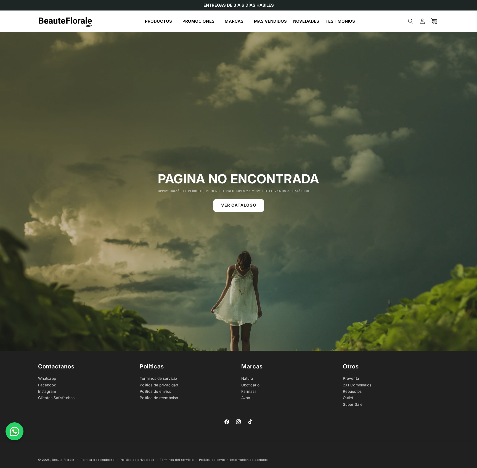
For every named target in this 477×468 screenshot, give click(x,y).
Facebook (47, 385)
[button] (160, 21)
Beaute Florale (63, 460)
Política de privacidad (137, 460)
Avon (245, 398)
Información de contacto (249, 460)
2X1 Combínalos (357, 385)
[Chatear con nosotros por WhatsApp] (14, 431)
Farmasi (248, 391)
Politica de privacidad (159, 385)
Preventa (351, 378)
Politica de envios (155, 391)
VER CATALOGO (238, 205)
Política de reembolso (159, 398)
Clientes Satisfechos (56, 398)
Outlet (348, 398)
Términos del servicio (177, 460)
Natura (247, 378)
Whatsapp (47, 378)
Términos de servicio (158, 378)
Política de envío (212, 460)
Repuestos (352, 391)
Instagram (47, 391)
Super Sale (352, 404)
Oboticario (250, 385)
